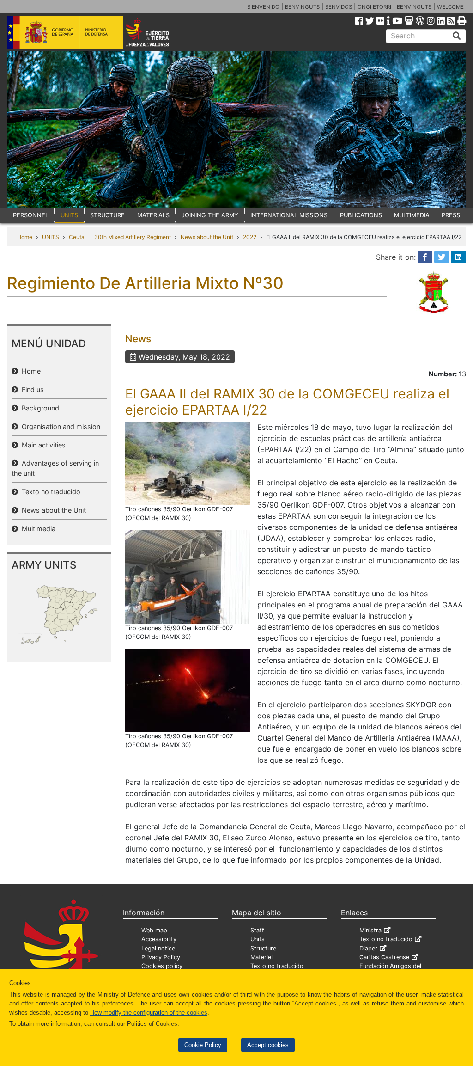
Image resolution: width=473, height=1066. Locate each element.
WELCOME (450, 7)
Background (38, 408)
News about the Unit (207, 236)
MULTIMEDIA (412, 215)
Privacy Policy (160, 957)
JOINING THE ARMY (210, 215)
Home (24, 236)
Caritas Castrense (384, 957)
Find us (31, 389)
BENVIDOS (338, 7)
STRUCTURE (107, 215)
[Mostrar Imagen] (187, 462)
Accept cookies (268, 1044)
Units (257, 939)
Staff (257, 930)
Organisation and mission (59, 426)
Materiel (261, 957)
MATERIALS (153, 215)
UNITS (69, 215)
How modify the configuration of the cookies (148, 1012)
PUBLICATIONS (361, 215)
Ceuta (77, 236)
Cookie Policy (202, 1044)
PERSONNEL (31, 215)
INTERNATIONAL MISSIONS (288, 215)
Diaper (368, 948)
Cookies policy (161, 965)
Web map (154, 930)
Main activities (42, 445)
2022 (249, 236)
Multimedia (36, 529)
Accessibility (158, 939)
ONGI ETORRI (374, 7)
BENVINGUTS (302, 7)
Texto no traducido (49, 492)
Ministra (370, 930)
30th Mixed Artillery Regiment (132, 236)
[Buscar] (457, 36)
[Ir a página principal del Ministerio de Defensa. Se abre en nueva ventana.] (65, 32)
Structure (263, 948)
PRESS (451, 215)
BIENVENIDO (263, 7)
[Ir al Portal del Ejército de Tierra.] (156, 32)
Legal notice (158, 948)
